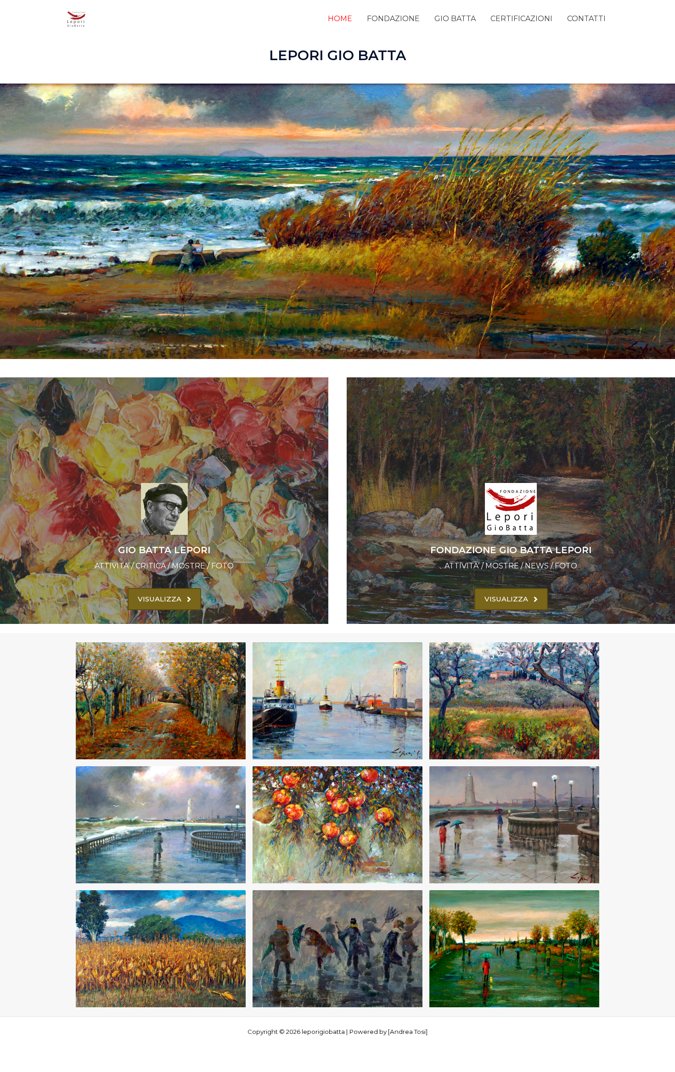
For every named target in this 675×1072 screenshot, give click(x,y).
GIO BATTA (455, 18)
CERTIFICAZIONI (521, 18)
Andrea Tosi (408, 1031)
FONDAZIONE (393, 18)
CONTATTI (586, 18)
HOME (340, 18)
